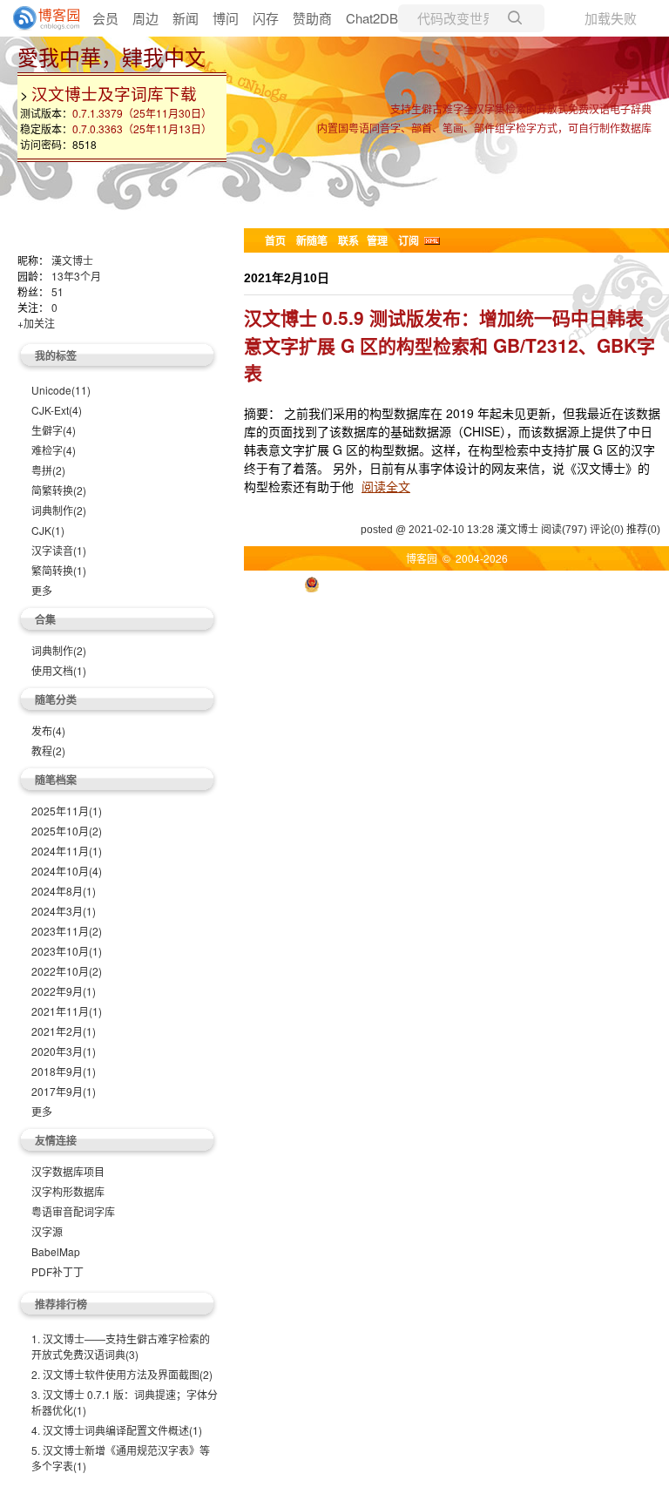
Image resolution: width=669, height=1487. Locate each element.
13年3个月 (76, 275)
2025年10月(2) (66, 830)
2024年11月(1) (66, 850)
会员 (105, 18)
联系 (348, 240)
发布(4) (48, 730)
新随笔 (312, 240)
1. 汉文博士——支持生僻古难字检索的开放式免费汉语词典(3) (120, 1346)
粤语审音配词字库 (73, 1211)
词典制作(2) (58, 650)
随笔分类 (56, 699)
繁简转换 (58, 570)
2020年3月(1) (63, 1051)
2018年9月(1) (63, 1071)
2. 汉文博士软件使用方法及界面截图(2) (122, 1374)
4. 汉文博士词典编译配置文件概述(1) (116, 1430)
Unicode (61, 389)
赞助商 (312, 18)
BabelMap (55, 1251)
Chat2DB (372, 18)
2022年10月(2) (66, 970)
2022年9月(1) (63, 990)
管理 (377, 240)
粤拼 (48, 470)
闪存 (266, 18)
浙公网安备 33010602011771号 (399, 583)
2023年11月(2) (66, 930)
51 (57, 291)
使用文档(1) (58, 670)
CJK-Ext (56, 409)
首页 (275, 240)
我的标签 (56, 355)
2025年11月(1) (66, 810)
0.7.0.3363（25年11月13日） (142, 128)
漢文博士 (606, 85)
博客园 (421, 558)
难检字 (53, 450)
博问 (226, 18)
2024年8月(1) (63, 890)
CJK (47, 530)
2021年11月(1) (66, 1011)
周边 (145, 18)
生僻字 (53, 429)
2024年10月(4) (66, 870)
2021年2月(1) (63, 1031)
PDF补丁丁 (57, 1271)
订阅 (408, 240)
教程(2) (48, 750)
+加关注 (36, 322)
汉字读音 (58, 550)
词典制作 (58, 510)
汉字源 (47, 1231)
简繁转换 (58, 490)
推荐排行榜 (61, 1304)
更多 (41, 590)
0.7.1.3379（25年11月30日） (142, 112)
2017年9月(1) (63, 1091)
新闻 (185, 18)
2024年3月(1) (63, 910)
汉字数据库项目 (68, 1171)
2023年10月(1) (66, 950)
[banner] (39, 18)
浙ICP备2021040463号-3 (545, 583)
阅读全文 (386, 486)
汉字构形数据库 (68, 1191)
